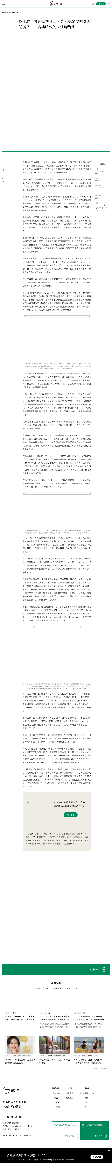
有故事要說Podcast (86, 1093)
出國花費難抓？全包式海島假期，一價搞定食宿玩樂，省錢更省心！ (89, 1061)
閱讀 (105, 208)
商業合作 (56, 1097)
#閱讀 (67, 988)
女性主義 (102, 205)
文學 (96, 210)
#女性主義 (46, 988)
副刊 (87, 1107)
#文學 (74, 988)
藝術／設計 (99, 208)
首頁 (3, 12)
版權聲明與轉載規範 (10, 1123)
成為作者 (56, 1102)
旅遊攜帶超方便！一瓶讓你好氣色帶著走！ (54, 1061)
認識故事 (56, 1093)
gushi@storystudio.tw (20, 1129)
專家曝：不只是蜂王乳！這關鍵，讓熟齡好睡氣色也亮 (20, 1061)
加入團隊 (56, 1107)
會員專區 (69, 1093)
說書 (87, 1102)
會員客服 (69, 1097)
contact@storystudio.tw (22, 1126)
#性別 (37, 988)
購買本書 (70, 814)
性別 (96, 205)
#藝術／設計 (57, 988)
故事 (96, 198)
